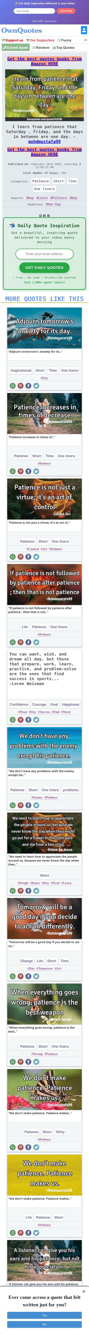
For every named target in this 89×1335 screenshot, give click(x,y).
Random (42, 47)
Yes (44, 1315)
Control (33, 549)
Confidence (19, 704)
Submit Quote (17, 47)
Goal (54, 704)
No (44, 1324)
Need (56, 883)
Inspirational (21, 370)
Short (58, 181)
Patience (40, 181)
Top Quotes (65, 47)
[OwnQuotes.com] (24, 27)
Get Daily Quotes (44, 268)
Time (72, 181)
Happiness (70, 704)
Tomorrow (45, 968)
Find (56, 712)
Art (44, 549)
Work (67, 712)
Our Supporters (42, 40)
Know (36, 883)
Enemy (38, 797)
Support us (14, 40)
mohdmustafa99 (44, 141)
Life (25, 626)
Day (31, 198)
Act (59, 968)
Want (23, 712)
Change (26, 960)
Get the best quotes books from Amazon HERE (44, 61)
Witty (60, 1131)
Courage (39, 704)
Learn (43, 198)
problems (70, 789)
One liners (44, 189)
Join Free (66, 11)
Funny (66, 40)
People (23, 883)
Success (45, 712)
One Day (54, 204)
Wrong (38, 1054)
